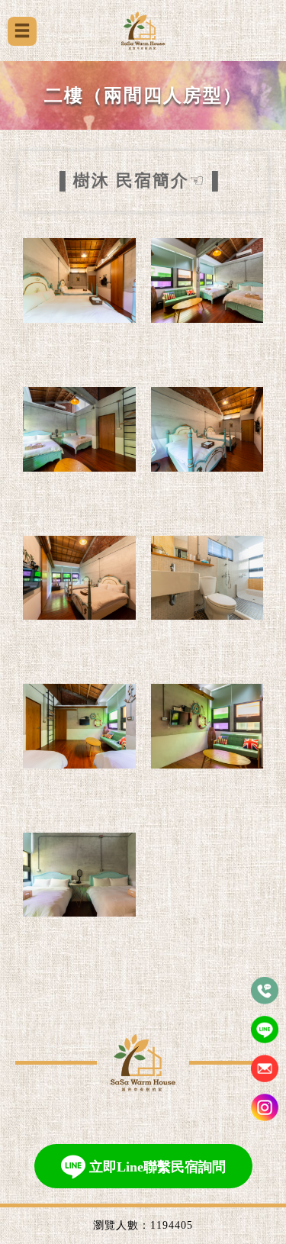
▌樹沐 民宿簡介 (124, 180)
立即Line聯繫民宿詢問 (157, 1167)
